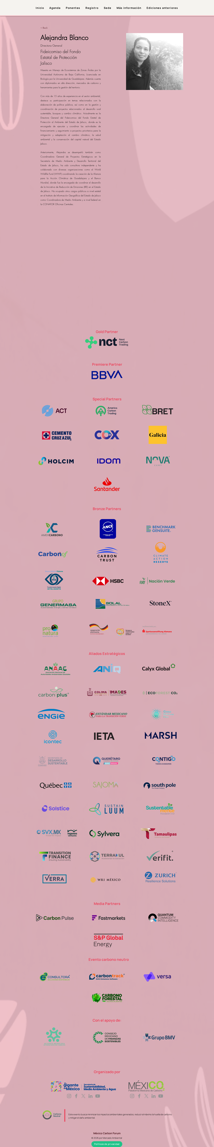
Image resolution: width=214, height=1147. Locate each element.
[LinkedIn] (90, 1096)
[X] (83, 1096)
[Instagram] (69, 1096)
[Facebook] (76, 1096)
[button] (129, 8)
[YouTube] (97, 1096)
